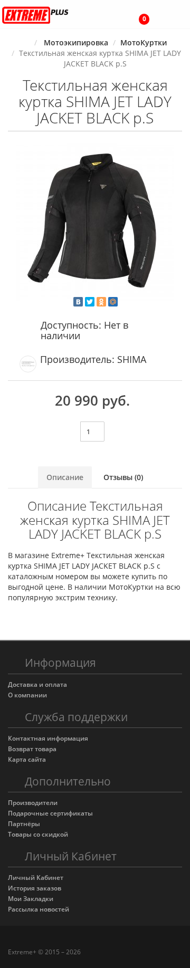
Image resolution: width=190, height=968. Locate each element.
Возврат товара (32, 748)
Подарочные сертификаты (50, 813)
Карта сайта (27, 759)
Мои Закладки (30, 898)
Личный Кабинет (35, 877)
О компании (27, 695)
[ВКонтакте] (78, 301)
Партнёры (24, 823)
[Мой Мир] (113, 301)
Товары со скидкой (38, 834)
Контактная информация (48, 738)
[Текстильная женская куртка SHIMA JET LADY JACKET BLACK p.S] (95, 222)
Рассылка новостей (38, 909)
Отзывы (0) (123, 477)
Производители (33, 802)
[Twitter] (89, 301)
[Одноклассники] (101, 301)
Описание (64, 477)
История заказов (34, 888)
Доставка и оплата (37, 684)
